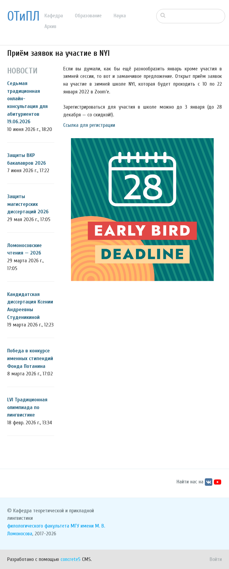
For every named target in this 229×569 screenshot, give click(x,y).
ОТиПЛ (23, 16)
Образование (88, 16)
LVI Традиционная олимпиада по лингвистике (27, 407)
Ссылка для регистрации (89, 125)
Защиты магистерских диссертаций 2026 (28, 204)
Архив (50, 26)
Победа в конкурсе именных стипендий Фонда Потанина (30, 358)
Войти (216, 559)
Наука (120, 16)
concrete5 (71, 559)
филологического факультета (38, 526)
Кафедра (53, 16)
